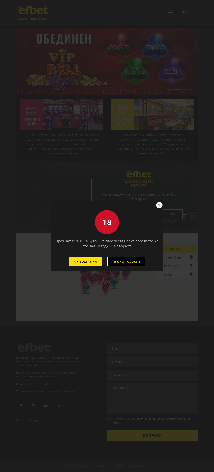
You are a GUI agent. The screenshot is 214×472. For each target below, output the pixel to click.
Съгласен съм (85, 262)
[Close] (158, 205)
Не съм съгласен (126, 262)
